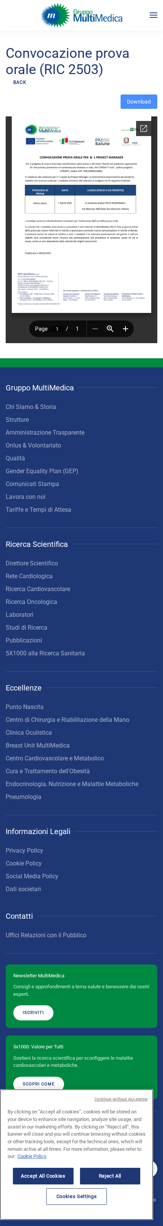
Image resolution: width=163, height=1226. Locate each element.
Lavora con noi (25, 496)
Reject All (110, 1176)
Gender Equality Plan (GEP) (42, 471)
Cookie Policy (24, 863)
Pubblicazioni (24, 640)
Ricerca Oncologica (31, 601)
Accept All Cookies (43, 1176)
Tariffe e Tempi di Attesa (38, 509)
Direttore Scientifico (32, 563)
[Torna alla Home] (81, 15)
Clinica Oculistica (29, 732)
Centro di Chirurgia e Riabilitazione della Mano (67, 719)
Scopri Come (39, 1084)
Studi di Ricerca (26, 627)
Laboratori (19, 614)
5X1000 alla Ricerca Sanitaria (45, 653)
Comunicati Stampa (32, 484)
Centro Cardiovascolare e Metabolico (55, 758)
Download (139, 102)
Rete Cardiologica (29, 576)
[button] (153, 15)
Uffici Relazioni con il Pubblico (46, 935)
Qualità (15, 458)
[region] (76, 1154)
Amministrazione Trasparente (45, 432)
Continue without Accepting (120, 1099)
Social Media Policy (32, 876)
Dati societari (23, 889)
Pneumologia (23, 796)
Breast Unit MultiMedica (38, 745)
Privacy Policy (24, 850)
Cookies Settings (76, 1196)
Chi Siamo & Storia (31, 406)
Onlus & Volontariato (33, 445)
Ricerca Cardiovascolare (38, 589)
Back (20, 82)
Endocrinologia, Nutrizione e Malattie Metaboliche (72, 784)
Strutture (17, 419)
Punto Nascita (25, 707)
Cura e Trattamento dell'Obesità (48, 771)
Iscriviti (33, 1012)
